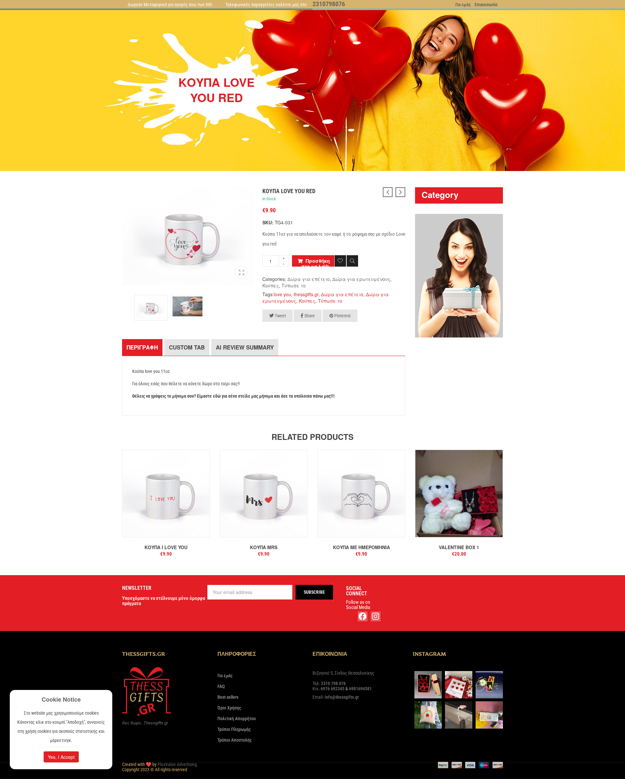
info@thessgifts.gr (342, 697)
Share (309, 315)
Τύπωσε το (294, 285)
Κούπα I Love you (166, 547)
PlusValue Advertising (177, 764)
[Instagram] (376, 616)
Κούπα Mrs (263, 547)
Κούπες (270, 285)
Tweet (280, 315)
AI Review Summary (245, 347)
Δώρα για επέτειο (308, 279)
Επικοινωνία (486, 4)
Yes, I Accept (61, 757)
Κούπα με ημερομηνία (361, 547)
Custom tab (187, 347)
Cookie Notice (61, 699)
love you (282, 294)
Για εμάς (463, 4)
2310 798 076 (333, 683)
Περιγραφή (142, 347)
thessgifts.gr (306, 294)
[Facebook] (363, 616)
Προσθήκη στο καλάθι (315, 262)
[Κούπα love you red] (241, 270)
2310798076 (328, 4)
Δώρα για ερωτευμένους (361, 279)
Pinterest (342, 315)
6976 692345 (332, 688)
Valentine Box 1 (459, 547)
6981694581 (360, 688)
